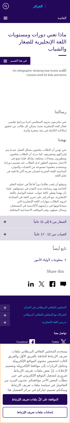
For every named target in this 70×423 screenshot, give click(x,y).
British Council (57, 6)
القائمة (62, 18)
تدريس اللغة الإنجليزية (54, 322)
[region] (35, 383)
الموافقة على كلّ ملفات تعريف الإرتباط (35, 399)
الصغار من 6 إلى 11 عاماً (42, 224)
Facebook (22, 342)
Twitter (55, 342)
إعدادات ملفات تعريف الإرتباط (35, 412)
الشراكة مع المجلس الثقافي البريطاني (44, 314)
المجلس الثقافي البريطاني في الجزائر (45, 307)
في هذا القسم (18, 60)
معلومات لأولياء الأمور (48, 260)
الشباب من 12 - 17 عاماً (42, 236)
